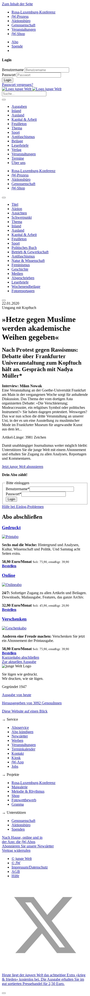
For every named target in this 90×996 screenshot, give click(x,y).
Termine (18, 158)
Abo (15, 42)
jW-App (18, 762)
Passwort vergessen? (17, 85)
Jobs (15, 766)
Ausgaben (19, 106)
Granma (18, 804)
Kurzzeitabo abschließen (20, 657)
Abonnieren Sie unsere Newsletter (28, 846)
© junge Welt (22, 859)
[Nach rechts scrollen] (4, 300)
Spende (17, 46)
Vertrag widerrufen (16, 850)
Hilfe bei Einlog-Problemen (23, 507)
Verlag (16, 150)
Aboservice (20, 727)
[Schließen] (4, 993)
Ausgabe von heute (16, 695)
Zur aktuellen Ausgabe (19, 662)
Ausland (18, 115)
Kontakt (18, 753)
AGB (16, 871)
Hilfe (15, 876)
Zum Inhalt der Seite (17, 4)
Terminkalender (23, 749)
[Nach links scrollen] (4, 197)
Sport (16, 132)
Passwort (9, 75)
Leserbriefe (20, 145)
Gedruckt (11, 527)
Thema (17, 128)
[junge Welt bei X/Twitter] (45, 967)
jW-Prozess (20, 16)
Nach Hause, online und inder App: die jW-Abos (22, 839)
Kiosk (16, 758)
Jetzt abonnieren (22, 467)
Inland (16, 111)
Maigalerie (20, 787)
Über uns (18, 163)
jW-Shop (18, 34)
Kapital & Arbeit (24, 119)
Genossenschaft (23, 25)
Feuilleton (19, 124)
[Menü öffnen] (4, 99)
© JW (16, 863)
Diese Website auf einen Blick (25, 711)
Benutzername (13, 70)
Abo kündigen (22, 732)
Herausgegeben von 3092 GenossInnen (32, 703)
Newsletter (20, 736)
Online (8, 575)
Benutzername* (18, 489)
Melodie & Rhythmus (28, 791)
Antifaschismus (23, 137)
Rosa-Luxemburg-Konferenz (33, 12)
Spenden (18, 829)
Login (7, 80)
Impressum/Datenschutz (30, 867)
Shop (15, 796)
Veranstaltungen (24, 29)
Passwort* (13, 494)
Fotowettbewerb (24, 800)
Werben (17, 740)
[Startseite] (31, 89)
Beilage (17, 141)
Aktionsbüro (21, 21)
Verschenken (14, 619)
